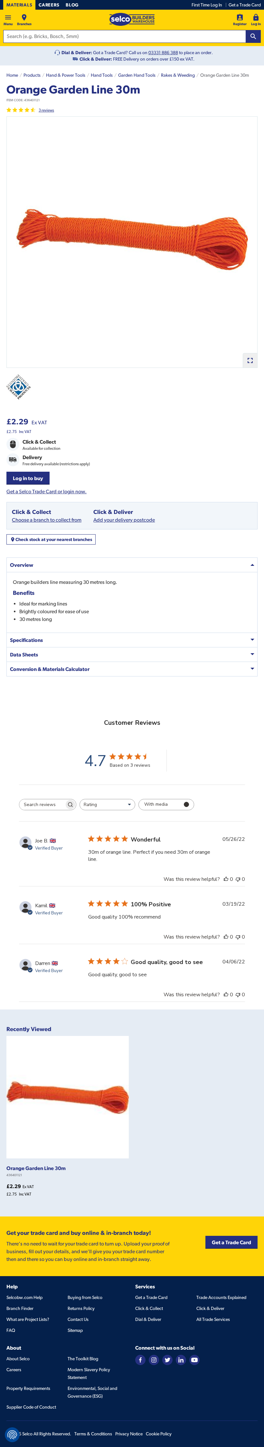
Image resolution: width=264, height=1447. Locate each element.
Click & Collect (149, 1308)
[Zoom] (250, 360)
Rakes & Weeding (178, 75)
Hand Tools (102, 75)
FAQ (10, 1330)
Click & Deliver (210, 1308)
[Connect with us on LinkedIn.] (181, 1359)
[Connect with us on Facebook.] (140, 1359)
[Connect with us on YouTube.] (194, 1359)
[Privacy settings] (12, 1434)
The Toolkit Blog (83, 1358)
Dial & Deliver (148, 1319)
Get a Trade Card (245, 4)
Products (32, 75)
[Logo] (132, 19)
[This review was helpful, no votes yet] (226, 879)
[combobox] (107, 804)
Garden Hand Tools (137, 75)
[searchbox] (41, 804)
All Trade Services (213, 1319)
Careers (49, 4)
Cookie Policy (159, 1433)
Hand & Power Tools (65, 75)
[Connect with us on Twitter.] (167, 1359)
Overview (21, 565)
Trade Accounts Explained (221, 1297)
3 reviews (46, 110)
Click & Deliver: (96, 59)
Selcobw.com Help (24, 1297)
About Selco (18, 1358)
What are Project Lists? (27, 1319)
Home (12, 75)
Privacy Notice (129, 1433)
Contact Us (78, 1319)
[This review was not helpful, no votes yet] (238, 879)
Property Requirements (28, 1388)
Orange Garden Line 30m (36, 1168)
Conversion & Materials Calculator (50, 669)
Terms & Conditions (93, 1433)
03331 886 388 (163, 52)
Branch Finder (19, 1308)
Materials (19, 4)
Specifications (26, 640)
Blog (72, 4)
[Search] (253, 36)
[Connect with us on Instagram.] (154, 1359)
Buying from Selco (85, 1297)
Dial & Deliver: (76, 52)
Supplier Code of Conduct (31, 1407)
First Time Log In (207, 4)
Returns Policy (81, 1308)
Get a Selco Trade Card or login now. (46, 491)
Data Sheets (24, 654)
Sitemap (75, 1330)
